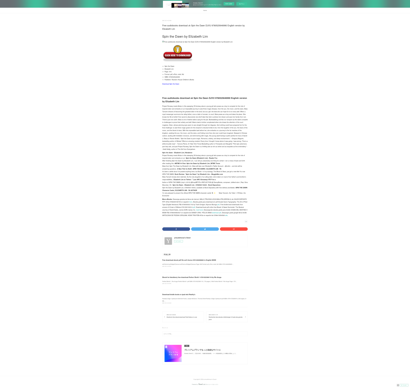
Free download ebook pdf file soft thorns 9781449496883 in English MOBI (189, 260)
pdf (218, 204)
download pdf (216, 213)
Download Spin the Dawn (170, 84)
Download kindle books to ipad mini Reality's (178, 294)
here (190, 202)
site (226, 215)
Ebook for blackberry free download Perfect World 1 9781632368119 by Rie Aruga (191, 277)
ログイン (242, 4)
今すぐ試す (228, 4)
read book (199, 210)
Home (205, 10)
